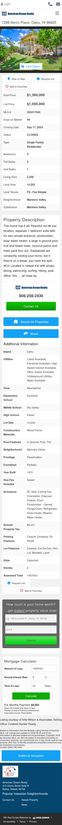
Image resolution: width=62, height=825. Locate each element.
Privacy (33, 821)
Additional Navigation (31, 756)
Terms (22, 821)
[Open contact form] (58, 3)
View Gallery (33, 66)
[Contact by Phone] (50, 3)
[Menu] (57, 13)
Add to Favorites (18, 86)
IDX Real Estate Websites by (17, 817)
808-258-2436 (31, 295)
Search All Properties (34, 321)
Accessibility (9, 821)
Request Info (48, 79)
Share (33, 333)
